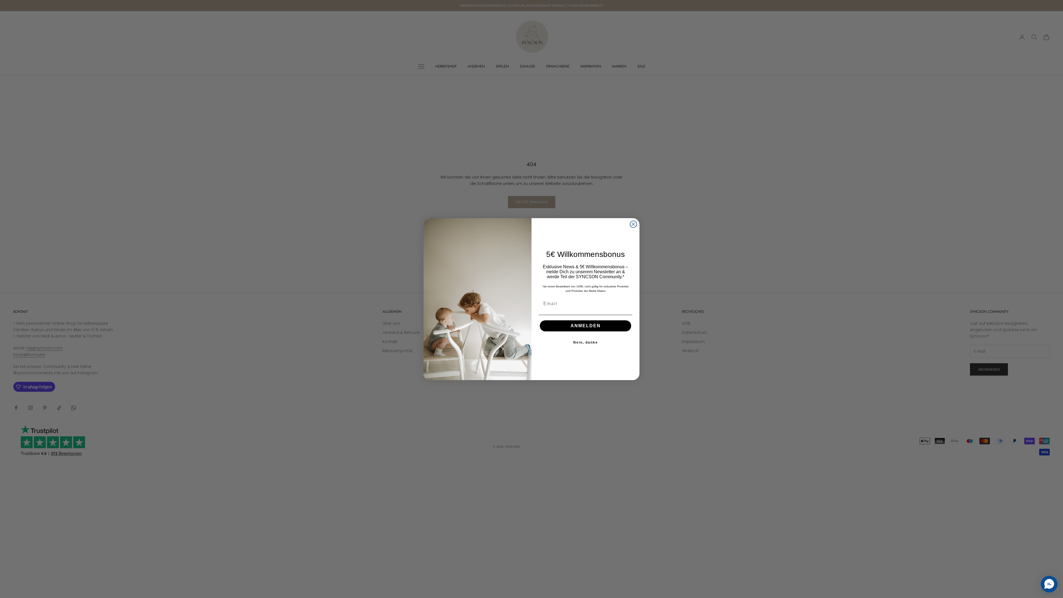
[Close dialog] (633, 224)
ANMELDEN (586, 325)
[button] (1049, 584)
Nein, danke (585, 342)
